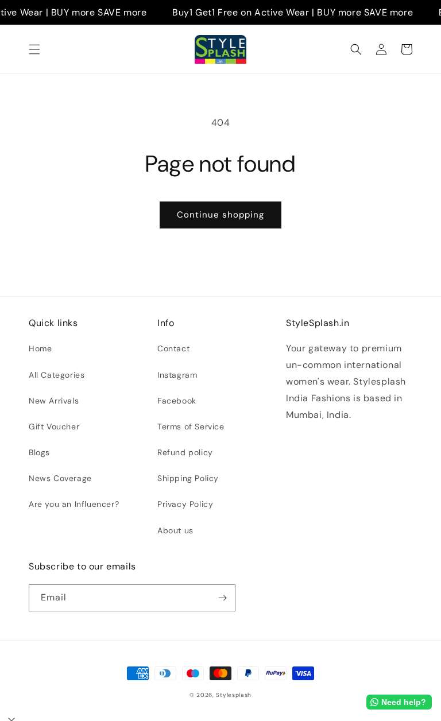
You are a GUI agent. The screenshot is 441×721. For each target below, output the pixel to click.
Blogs (39, 452)
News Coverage (60, 478)
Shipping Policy (188, 478)
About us (175, 530)
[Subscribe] (222, 597)
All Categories (56, 375)
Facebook (176, 401)
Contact (173, 348)
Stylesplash (234, 695)
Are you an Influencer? (74, 504)
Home (40, 348)
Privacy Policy (185, 504)
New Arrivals (54, 401)
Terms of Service (191, 426)
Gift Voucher (54, 426)
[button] (34, 49)
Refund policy (185, 452)
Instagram (177, 375)
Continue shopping (220, 214)
